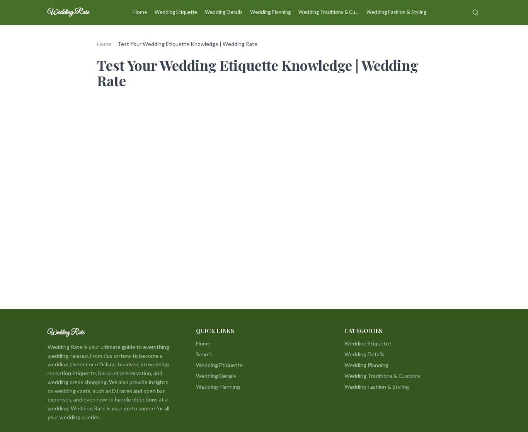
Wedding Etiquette (176, 12)
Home (140, 12)
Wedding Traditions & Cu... (328, 12)
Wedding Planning (270, 12)
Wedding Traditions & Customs (382, 375)
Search (204, 354)
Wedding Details (223, 12)
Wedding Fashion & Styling (396, 12)
